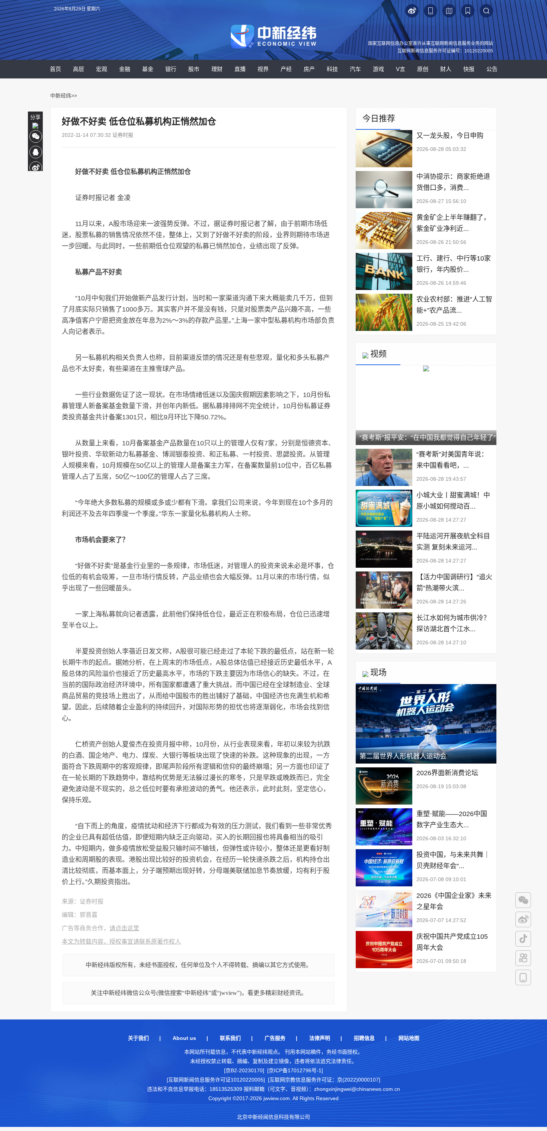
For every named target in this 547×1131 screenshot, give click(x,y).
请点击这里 (124, 928)
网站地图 (409, 1038)
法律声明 (319, 1038)
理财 (217, 69)
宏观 (101, 69)
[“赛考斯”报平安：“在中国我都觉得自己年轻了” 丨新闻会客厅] (426, 370)
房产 (309, 69)
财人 (445, 69)
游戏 (378, 69)
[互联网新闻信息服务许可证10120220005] (216, 1080)
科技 (332, 69)
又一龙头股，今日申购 (449, 135)
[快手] (523, 958)
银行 (170, 69)
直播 (240, 69)
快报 (468, 69)
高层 (78, 69)
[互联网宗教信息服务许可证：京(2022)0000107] (324, 1080)
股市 (193, 69)
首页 (55, 69)
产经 (286, 69)
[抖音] (523, 939)
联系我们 (230, 1038)
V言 (400, 69)
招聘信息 (364, 1038)
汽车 (355, 69)
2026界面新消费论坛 (447, 773)
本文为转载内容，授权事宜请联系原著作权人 (121, 941)
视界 (263, 69)
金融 (124, 69)
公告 (492, 69)
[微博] (523, 919)
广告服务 (275, 1038)
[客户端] (523, 977)
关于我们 (138, 1038)
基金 (147, 69)
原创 (422, 69)
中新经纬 (60, 96)
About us (184, 1038)
